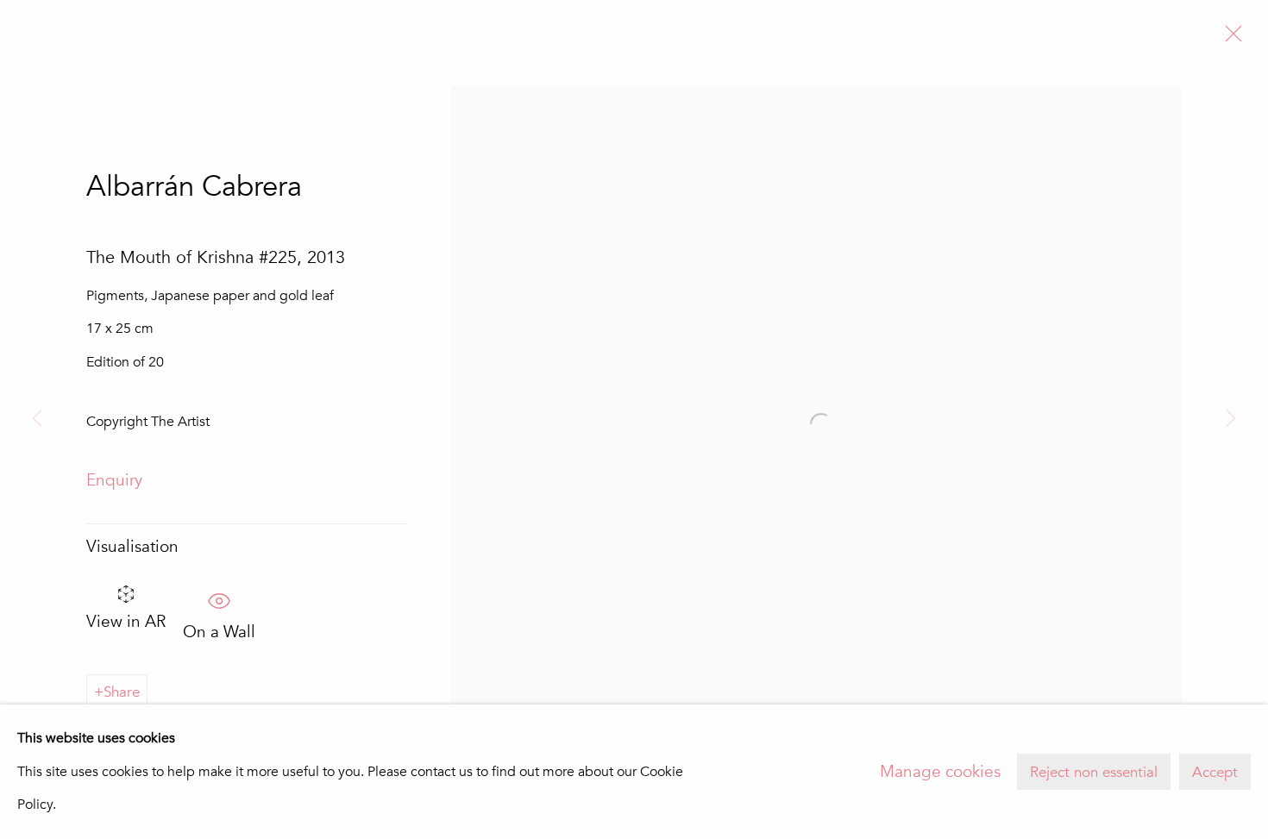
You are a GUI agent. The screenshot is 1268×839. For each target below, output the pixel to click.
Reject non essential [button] (1094, 772)
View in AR (126, 621)
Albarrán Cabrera (194, 186)
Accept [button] (1215, 772)
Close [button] (1229, 39)
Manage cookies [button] (940, 772)
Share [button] (122, 692)
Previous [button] (37, 419)
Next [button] (1231, 419)
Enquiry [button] (114, 480)
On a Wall (219, 626)
